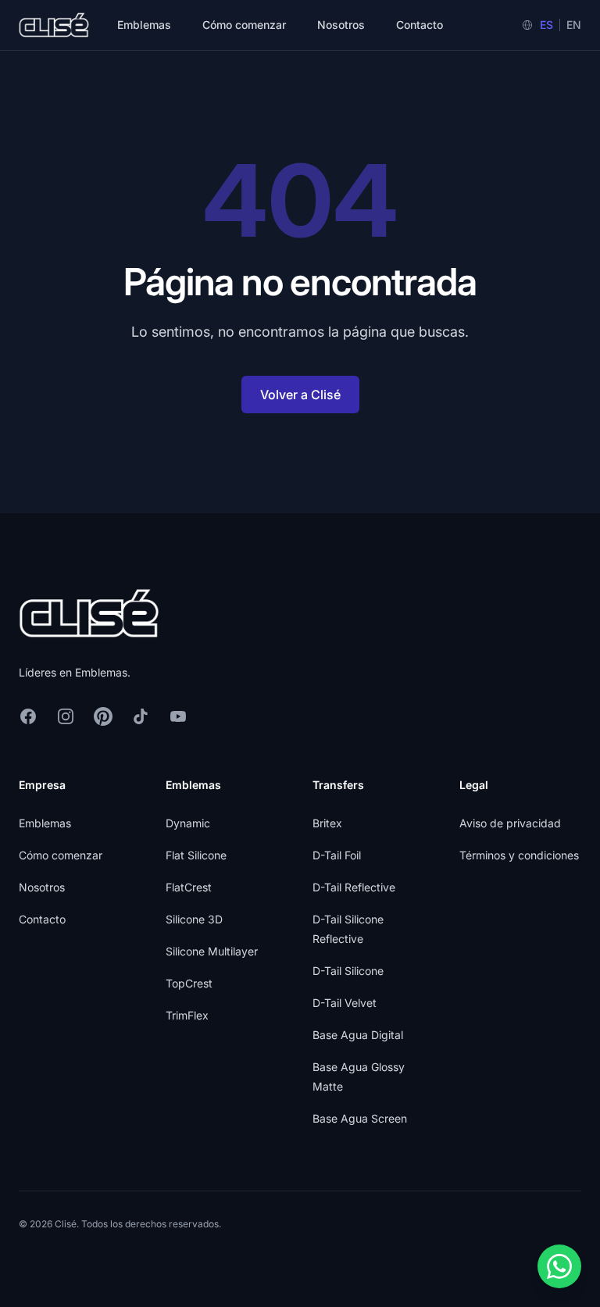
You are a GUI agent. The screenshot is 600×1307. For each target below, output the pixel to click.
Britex (327, 823)
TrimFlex (187, 1015)
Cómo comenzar (244, 24)
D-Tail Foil (336, 855)
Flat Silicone (196, 855)
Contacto (419, 24)
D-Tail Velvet (344, 1002)
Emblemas (144, 24)
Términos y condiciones (519, 855)
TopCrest (189, 983)
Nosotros (341, 24)
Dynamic (188, 823)
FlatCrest (189, 887)
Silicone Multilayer (212, 951)
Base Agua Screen (359, 1118)
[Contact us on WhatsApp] (559, 1266)
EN (573, 24)
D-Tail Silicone (348, 970)
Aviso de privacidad (510, 823)
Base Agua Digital (357, 1034)
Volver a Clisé (300, 394)
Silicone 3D (194, 919)
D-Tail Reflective (353, 887)
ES (546, 24)
